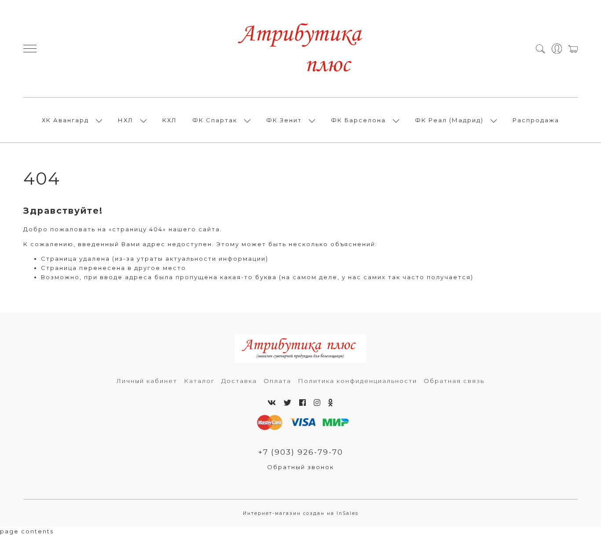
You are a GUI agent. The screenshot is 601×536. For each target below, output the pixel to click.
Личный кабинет (147, 380)
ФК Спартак (214, 120)
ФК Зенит (284, 120)
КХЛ (169, 120)
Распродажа (536, 120)
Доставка (239, 380)
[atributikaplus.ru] (300, 49)
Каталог (199, 380)
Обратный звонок (300, 466)
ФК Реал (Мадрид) (449, 120)
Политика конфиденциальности (357, 380)
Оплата (277, 380)
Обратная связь (454, 380)
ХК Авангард (65, 120)
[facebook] (303, 402)
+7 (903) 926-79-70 (300, 452)
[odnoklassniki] (331, 402)
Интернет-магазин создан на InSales (301, 513)
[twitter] (288, 402)
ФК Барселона (358, 120)
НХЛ (125, 120)
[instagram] (317, 402)
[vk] (272, 402)
